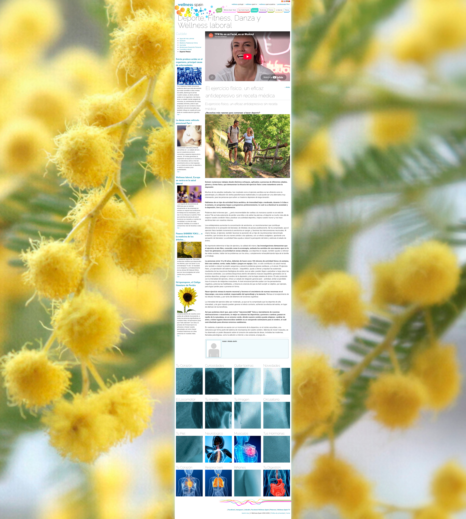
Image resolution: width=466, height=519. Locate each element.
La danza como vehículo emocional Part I (187, 122)
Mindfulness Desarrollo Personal (190, 47)
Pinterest (273, 510)
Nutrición (183, 41)
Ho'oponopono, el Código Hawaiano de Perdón (188, 284)
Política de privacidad (278, 513)
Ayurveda (183, 45)
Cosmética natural (186, 49)
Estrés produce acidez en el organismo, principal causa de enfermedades (189, 62)
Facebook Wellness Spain (260, 510)
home (288, 513)
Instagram (239, 510)
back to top (245, 513)
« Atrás (287, 87)
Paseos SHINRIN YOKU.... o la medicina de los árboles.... (189, 236)
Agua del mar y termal (187, 38)
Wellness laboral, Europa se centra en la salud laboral (188, 180)
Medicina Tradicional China (189, 43)
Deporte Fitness (185, 52)
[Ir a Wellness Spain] (190, 5)
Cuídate (181, 34)
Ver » (179, 114)
